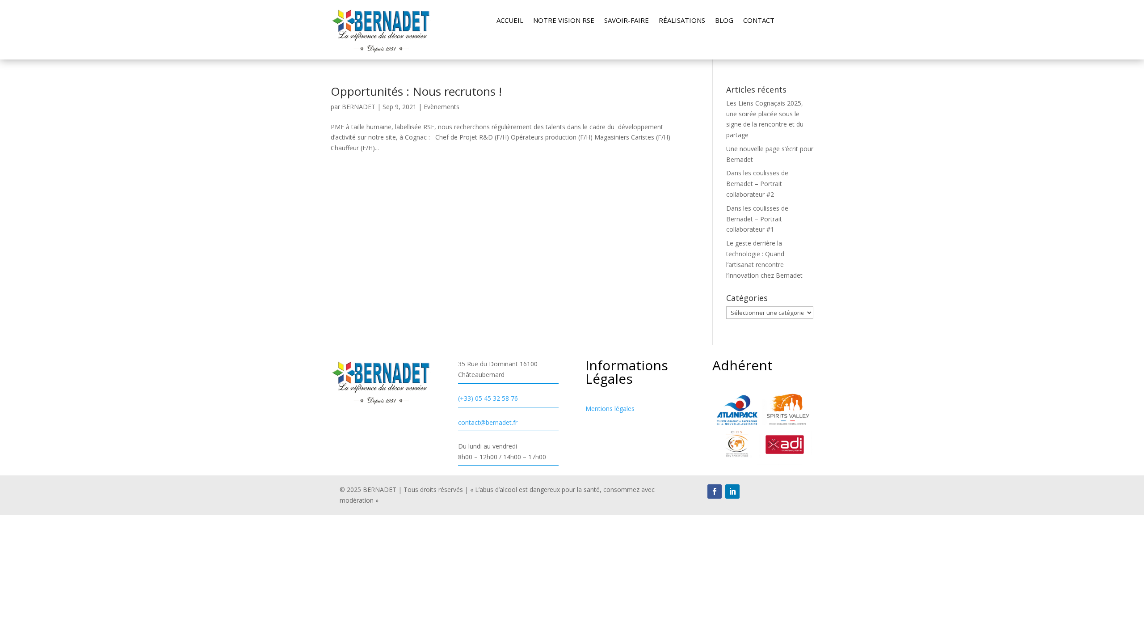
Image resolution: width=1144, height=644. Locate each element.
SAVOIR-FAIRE (626, 21)
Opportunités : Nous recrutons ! (416, 91)
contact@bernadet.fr (487, 422)
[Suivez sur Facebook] (714, 491)
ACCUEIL (509, 21)
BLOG (724, 21)
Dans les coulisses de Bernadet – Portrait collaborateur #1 (757, 219)
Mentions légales (610, 408)
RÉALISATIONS (682, 21)
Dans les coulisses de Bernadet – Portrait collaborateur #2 (757, 184)
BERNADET (358, 106)
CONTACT (758, 21)
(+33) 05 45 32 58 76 (488, 398)
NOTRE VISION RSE (563, 21)
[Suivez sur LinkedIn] (732, 491)
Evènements (441, 106)
